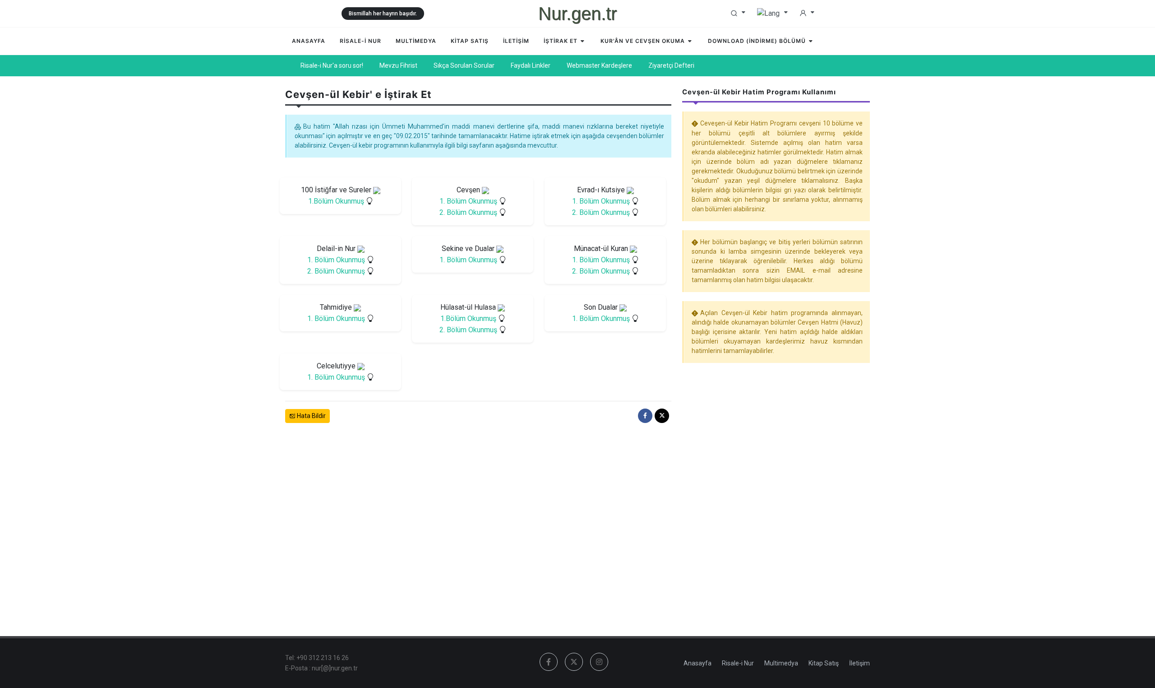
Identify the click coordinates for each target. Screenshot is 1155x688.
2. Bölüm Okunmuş (468, 212)
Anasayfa (697, 663)
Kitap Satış (823, 663)
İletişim (859, 663)
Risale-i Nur (738, 663)
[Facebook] (645, 416)
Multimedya (781, 663)
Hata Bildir (311, 415)
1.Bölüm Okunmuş (336, 201)
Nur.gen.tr (577, 13)
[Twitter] (662, 416)
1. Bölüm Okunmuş (468, 201)
